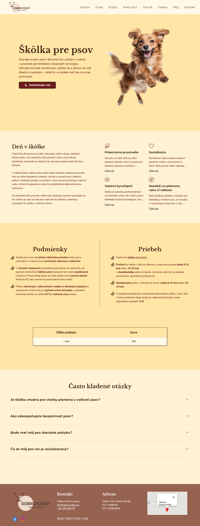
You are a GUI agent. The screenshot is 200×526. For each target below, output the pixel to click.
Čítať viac (109, 170)
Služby (60, 518)
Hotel (68, 518)
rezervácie (137, 257)
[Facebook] (15, 519)
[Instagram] (22, 519)
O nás (85, 518)
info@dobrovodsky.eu (68, 505)
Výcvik (76, 518)
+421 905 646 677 (66, 508)
